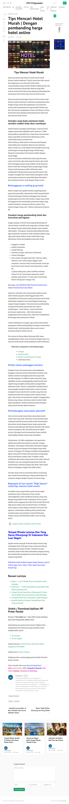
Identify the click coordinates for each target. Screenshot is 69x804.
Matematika (17, 668)
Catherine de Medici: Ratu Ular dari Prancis (56, 739)
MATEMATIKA (7, 7)
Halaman (62, 7)
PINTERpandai (34, 3)
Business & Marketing (29, 671)
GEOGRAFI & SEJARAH (19, 8)
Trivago (21, 352)
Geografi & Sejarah (34, 668)
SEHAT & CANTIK (42, 9)
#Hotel (10, 701)
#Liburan (16, 701)
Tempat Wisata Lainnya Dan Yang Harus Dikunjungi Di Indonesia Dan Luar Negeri (28, 535)
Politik (26, 7)
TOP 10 (48, 8)
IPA (13, 7)
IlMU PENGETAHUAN (34, 8)
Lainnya (16, 671)
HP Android (15, 636)
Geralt (20, 652)
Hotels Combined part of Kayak (29, 357)
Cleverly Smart (25, 644)
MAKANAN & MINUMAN (53, 9)
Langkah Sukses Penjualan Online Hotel (26, 524)
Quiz (10, 668)
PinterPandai (21, 676)
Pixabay (27, 652)
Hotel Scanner (23, 354)
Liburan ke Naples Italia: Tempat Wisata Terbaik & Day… (33, 740)
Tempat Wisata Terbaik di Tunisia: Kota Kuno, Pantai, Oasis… (11, 740)
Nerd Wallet (20, 647)
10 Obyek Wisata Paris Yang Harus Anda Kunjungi (29, 598)
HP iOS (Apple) (16, 639)
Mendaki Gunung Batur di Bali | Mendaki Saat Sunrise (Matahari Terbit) (17, 710)
